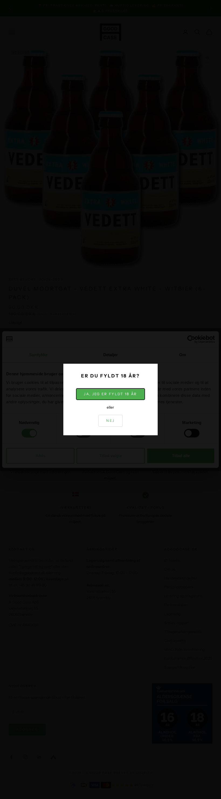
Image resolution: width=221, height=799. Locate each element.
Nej (110, 420)
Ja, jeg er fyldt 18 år (110, 394)
